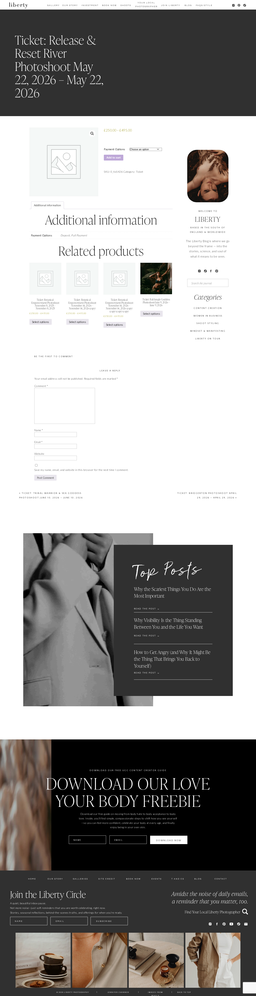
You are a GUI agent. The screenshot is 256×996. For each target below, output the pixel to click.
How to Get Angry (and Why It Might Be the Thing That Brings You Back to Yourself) (172, 659)
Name (38, 430)
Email (38, 441)
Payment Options (114, 149)
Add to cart (113, 157)
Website (39, 453)
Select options (40, 321)
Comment (41, 385)
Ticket (139, 171)
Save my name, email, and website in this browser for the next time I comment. (81, 469)
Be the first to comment (53, 356)
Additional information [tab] (47, 205)
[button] (92, 133)
